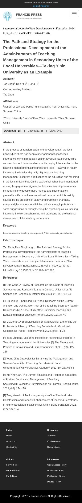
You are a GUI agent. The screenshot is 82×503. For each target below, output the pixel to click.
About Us (10, 441)
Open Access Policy (56, 465)
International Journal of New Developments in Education (35, 28)
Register (45, 6)
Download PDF (12, 131)
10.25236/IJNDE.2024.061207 (32, 33)
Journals (51, 435)
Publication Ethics (56, 476)
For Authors (11, 465)
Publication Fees (55, 470)
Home (9, 435)
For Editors (11, 476)
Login (36, 6)
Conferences (53, 441)
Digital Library (53, 447)
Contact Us (11, 447)
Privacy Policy (54, 482)
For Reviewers (13, 470)
